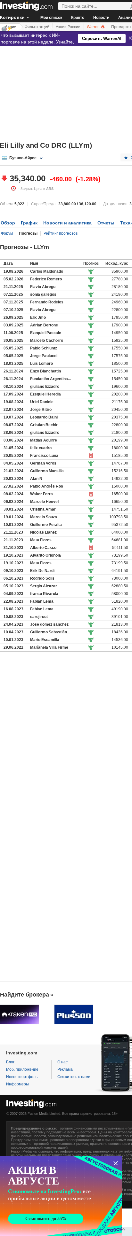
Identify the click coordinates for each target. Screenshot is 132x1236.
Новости (101, 17)
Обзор (8, 222)
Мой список (51, 17)
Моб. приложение (22, 1069)
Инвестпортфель (21, 1077)
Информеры (17, 1084)
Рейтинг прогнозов (61, 233)
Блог (10, 1062)
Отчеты (105, 222)
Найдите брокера (24, 994)
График (29, 222)
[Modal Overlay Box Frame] (61, 1196)
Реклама (65, 1069)
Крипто (77, 17)
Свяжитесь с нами (73, 1077)
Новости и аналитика (67, 222)
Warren (94, 27)
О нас (62, 1062)
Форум (7, 233)
